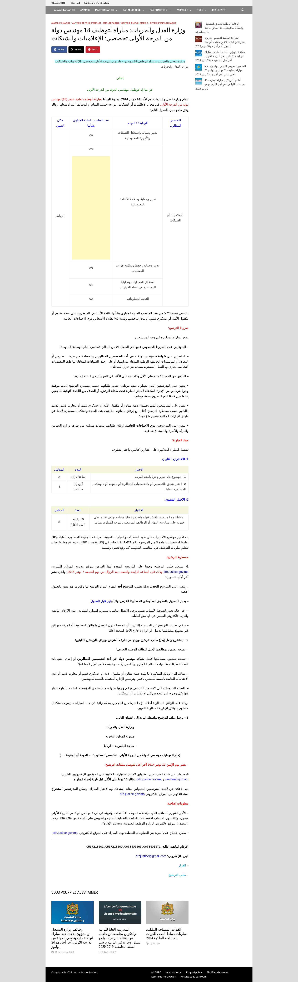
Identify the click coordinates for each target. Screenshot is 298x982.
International (173, 972)
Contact (75, 2)
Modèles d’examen (218, 972)
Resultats (218, 10)
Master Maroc (104, 10)
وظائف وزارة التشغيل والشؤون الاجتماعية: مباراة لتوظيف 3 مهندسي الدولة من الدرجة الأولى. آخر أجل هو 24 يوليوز (72, 938)
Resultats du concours (193, 976)
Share (61, 49)
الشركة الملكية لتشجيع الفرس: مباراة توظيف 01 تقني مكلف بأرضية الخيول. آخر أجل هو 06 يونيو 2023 (220, 42)
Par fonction (158, 10)
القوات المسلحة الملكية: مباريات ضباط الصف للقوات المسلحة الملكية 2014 (166, 933)
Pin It (94, 49)
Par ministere (132, 10)
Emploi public (111, 22)
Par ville (182, 10)
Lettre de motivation (84, 972)
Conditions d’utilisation (96, 2)
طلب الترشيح (177, 875)
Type (200, 10)
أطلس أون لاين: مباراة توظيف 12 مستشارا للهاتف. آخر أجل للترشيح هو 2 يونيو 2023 (220, 84)
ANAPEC (85, 10)
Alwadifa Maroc (64, 10)
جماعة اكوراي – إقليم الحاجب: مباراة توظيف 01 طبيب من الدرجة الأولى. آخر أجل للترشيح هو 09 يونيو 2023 (220, 56)
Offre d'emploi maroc (134, 22)
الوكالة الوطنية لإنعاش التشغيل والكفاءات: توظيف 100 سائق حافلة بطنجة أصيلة (219, 28)
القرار (182, 865)
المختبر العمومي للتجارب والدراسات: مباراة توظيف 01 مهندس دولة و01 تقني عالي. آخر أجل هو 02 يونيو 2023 (220, 70)
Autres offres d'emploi (86, 22)
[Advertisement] (91, 208)
